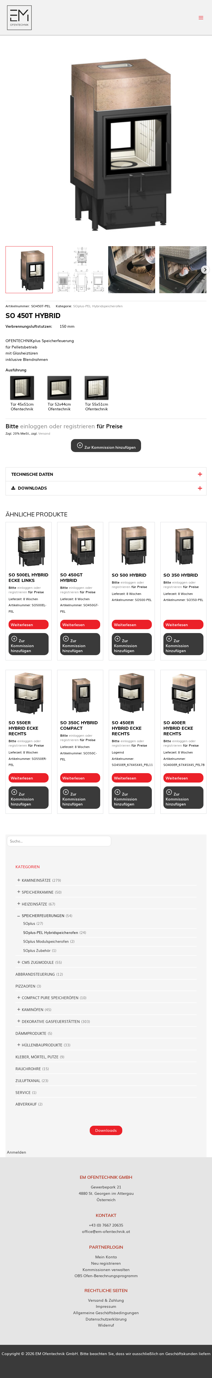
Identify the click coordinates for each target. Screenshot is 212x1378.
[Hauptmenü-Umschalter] (201, 17)
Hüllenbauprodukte (42, 1045)
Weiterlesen (22, 624)
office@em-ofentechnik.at (106, 1231)
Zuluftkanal (27, 1080)
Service (23, 1092)
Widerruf (106, 1325)
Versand (44, 433)
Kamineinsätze (36, 880)
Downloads (106, 1130)
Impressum (106, 1306)
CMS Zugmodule (38, 962)
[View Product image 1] (29, 269)
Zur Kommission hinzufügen (109, 447)
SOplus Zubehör (37, 950)
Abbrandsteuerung (35, 974)
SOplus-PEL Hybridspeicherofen (50, 932)
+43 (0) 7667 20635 (106, 1225)
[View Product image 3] (131, 269)
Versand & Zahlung (106, 1300)
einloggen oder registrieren (57, 426)
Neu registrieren (106, 1263)
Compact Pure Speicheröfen (50, 997)
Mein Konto (106, 1256)
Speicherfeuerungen (43, 915)
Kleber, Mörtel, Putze (37, 1056)
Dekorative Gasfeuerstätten (51, 1021)
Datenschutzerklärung (106, 1319)
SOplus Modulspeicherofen (46, 941)
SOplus (29, 923)
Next (205, 270)
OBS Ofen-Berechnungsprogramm (106, 1275)
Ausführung (16, 369)
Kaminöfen (32, 1009)
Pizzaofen (25, 986)
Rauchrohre (28, 1068)
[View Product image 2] (80, 269)
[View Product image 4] (182, 269)
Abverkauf (26, 1104)
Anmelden (16, 1152)
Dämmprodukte (30, 1033)
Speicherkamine (38, 892)
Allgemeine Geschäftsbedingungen (106, 1312)
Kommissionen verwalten (106, 1269)
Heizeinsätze (34, 904)
